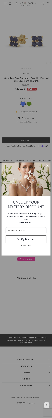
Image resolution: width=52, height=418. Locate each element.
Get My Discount (26, 239)
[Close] (47, 165)
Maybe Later (26, 246)
